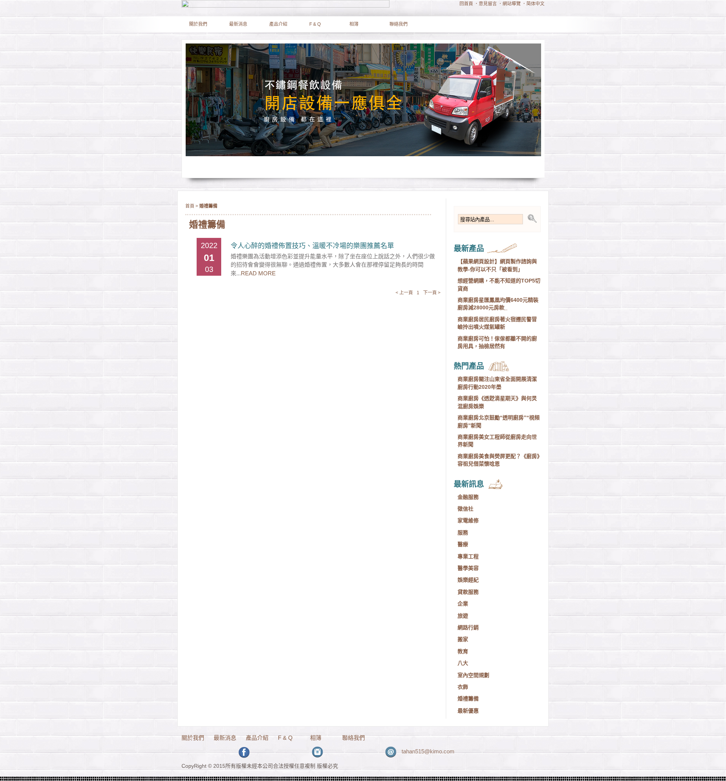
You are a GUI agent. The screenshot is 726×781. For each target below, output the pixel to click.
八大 (463, 663)
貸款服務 (468, 592)
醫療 (463, 544)
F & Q (315, 24)
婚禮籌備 (468, 699)
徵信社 (465, 509)
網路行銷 (468, 627)
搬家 (463, 639)
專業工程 (468, 556)
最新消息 (238, 24)
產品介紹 (278, 24)
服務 (463, 532)
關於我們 (198, 24)
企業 (463, 604)
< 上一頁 (404, 292)
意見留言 (488, 3)
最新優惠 (468, 711)
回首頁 (466, 3)
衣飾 (463, 687)
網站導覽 (512, 3)
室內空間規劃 (473, 675)
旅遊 (463, 616)
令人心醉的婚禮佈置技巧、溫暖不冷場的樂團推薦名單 (312, 246)
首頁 (189, 206)
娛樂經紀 (468, 580)
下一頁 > (432, 292)
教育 (463, 651)
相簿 (353, 24)
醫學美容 (468, 568)
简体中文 (535, 3)
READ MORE (258, 273)
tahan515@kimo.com (418, 751)
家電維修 (468, 520)
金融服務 (468, 497)
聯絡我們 (398, 24)
